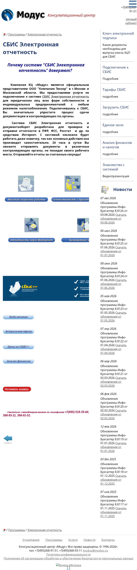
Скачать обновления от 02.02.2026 (113, 414)
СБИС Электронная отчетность (65, 97)
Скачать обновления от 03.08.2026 (113, 219)
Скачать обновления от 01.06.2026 (113, 284)
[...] (132, 4)
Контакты (108, 540)
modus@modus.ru (95, 551)
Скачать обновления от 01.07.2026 (113, 251)
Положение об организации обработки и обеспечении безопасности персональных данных (68, 558)
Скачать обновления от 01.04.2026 (113, 349)
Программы (53, 540)
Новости (89, 540)
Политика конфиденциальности (68, 554)
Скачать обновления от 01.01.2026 (113, 447)
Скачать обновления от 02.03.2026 (113, 382)
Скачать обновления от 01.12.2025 (113, 480)
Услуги (73, 540)
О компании (30, 540)
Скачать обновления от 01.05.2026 (113, 316)
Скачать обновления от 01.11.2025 (113, 512)
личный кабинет (131, 21)
